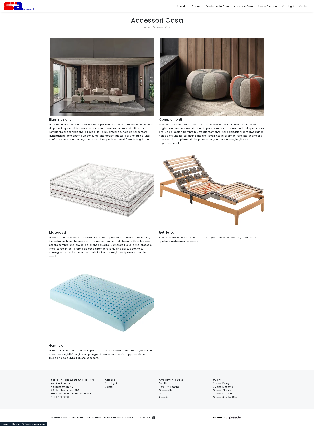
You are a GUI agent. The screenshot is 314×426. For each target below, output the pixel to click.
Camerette (166, 390)
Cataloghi (288, 6)
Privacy (5, 424)
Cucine (196, 6)
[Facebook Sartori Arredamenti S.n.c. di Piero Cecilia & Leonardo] (153, 417)
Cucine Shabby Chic (225, 397)
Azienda (182, 6)
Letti (161, 393)
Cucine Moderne (223, 386)
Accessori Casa (243, 6)
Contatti (304, 6)
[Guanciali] (102, 303)
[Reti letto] (212, 190)
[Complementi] (212, 77)
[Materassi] (102, 190)
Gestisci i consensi (35, 424)
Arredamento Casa (217, 6)
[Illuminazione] (102, 77)
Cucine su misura (223, 393)
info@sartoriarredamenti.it (75, 393)
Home (146, 27)
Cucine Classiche (223, 390)
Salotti (163, 383)
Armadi (163, 397)
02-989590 (63, 397)
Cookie (16, 424)
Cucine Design (222, 383)
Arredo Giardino (267, 6)
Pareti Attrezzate (169, 386)
